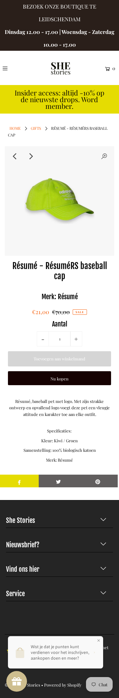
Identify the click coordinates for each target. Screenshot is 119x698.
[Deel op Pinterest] (98, 481)
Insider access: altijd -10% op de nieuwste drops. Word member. (59, 99)
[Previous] (15, 156)
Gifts (36, 128)
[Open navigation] (12, 68)
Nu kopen (59, 378)
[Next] (30, 156)
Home (15, 128)
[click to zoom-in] (104, 156)
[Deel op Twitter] (58, 481)
